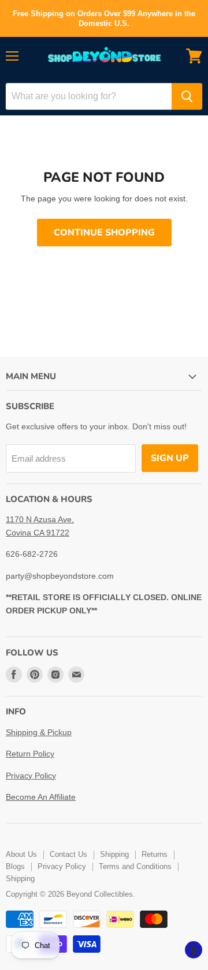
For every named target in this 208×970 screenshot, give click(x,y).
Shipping (114, 854)
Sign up (170, 458)
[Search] (187, 96)
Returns (155, 854)
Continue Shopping (104, 232)
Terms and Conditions (135, 866)
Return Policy (30, 753)
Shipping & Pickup (39, 732)
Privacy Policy (31, 775)
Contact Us (68, 854)
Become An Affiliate (41, 797)
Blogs (15, 866)
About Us (21, 854)
